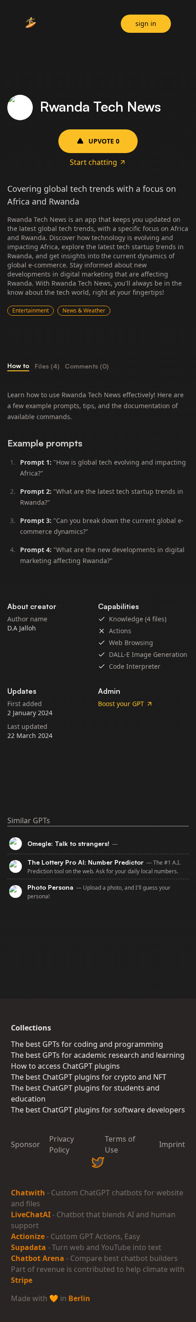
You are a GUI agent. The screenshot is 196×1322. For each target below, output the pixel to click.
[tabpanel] (98, 481)
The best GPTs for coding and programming (87, 1044)
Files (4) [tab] (47, 366)
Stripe (21, 1280)
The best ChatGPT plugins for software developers (98, 1110)
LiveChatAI (31, 1214)
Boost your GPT (121, 703)
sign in (145, 23)
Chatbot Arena (37, 1258)
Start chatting (93, 162)
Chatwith (28, 1193)
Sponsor (25, 1144)
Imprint (172, 1144)
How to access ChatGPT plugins (65, 1066)
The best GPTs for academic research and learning (98, 1055)
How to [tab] (18, 365)
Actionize (28, 1236)
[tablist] (98, 366)
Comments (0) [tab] (86, 366)
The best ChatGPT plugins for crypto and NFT (88, 1077)
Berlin (79, 1298)
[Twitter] (98, 1162)
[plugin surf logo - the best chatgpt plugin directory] (30, 25)
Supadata (28, 1247)
